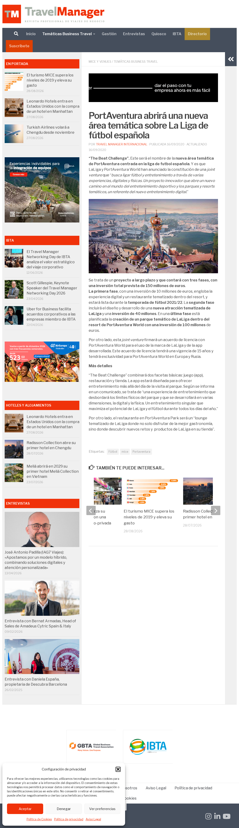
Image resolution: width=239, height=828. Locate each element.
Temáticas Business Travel (67, 34)
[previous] (91, 510)
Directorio (197, 34)
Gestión (109, 34)
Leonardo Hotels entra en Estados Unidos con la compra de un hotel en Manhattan (53, 106)
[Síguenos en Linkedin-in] (217, 816)
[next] (215, 510)
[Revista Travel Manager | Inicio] (53, 14)
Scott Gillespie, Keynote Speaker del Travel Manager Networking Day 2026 (52, 288)
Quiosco (158, 34)
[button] (118, 769)
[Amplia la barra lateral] (231, 59)
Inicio (31, 34)
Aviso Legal (93, 819)
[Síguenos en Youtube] (226, 816)
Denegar (64, 809)
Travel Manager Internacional (121, 144)
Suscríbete (19, 46)
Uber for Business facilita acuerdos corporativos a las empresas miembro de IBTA (51, 314)
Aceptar (25, 809)
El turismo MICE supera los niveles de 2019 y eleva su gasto (149, 517)
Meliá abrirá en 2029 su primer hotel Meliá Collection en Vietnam (53, 471)
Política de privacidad (68, 819)
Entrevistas (134, 34)
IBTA (177, 34)
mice (125, 451)
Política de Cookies (39, 819)
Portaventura (141, 451)
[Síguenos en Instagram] (208, 816)
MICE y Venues (100, 61)
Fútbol (113, 451)
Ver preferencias (102, 809)
